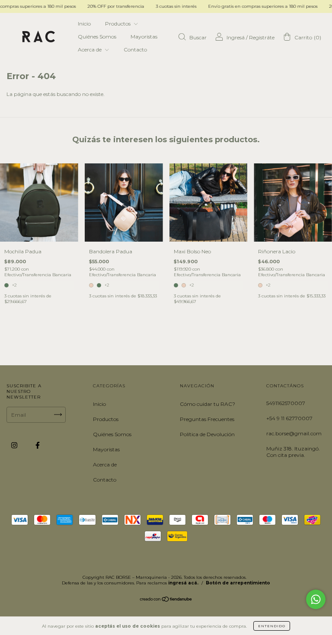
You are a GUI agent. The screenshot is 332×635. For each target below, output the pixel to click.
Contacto (135, 49)
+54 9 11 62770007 (289, 418)
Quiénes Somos (97, 36)
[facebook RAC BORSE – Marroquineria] (37, 445)
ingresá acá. (183, 583)
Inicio (84, 23)
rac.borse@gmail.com (294, 433)
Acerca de (90, 49)
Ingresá (236, 37)
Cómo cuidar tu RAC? (207, 404)
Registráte (262, 37)
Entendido (271, 626)
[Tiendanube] (166, 600)
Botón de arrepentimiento (238, 583)
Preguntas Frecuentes (207, 419)
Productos (118, 23)
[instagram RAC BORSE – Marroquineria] (14, 445)
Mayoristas (144, 36)
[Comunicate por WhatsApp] (316, 599)
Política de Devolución (207, 434)
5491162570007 (285, 403)
